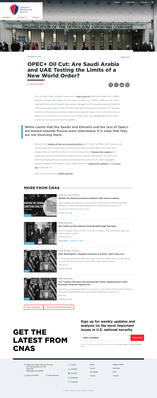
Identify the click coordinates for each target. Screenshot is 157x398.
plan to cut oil (83, 96)
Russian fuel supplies (102, 151)
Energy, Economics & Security (69, 195)
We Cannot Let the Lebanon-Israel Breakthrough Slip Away (87, 226)
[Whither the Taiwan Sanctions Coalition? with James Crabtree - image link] (40, 205)
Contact (115, 376)
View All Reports (33, 307)
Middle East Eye (66, 173)
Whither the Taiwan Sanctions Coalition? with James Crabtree (88, 198)
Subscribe (137, 338)
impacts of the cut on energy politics (65, 144)
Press (115, 372)
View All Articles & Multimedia (59, 307)
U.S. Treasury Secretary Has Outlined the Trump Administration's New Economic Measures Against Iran (92, 283)
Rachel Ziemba (37, 84)
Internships (94, 372)
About (92, 364)
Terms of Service (136, 344)
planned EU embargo (99, 163)
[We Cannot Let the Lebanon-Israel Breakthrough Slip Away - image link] (40, 233)
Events (92, 368)
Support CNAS (118, 364)
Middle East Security (65, 223)
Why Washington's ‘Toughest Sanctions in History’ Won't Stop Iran (91, 254)
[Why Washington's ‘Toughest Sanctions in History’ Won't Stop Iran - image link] (40, 261)
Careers (93, 376)
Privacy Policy (122, 344)
